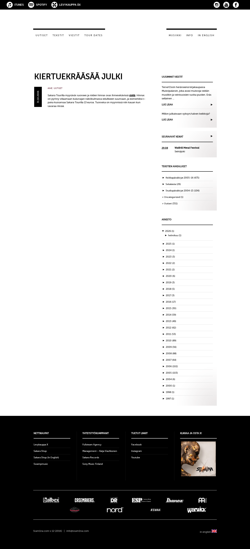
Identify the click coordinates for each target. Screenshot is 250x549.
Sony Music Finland (92, 464)
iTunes (19, 4)
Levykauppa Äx (70, 4)
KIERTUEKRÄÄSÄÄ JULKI (78, 76)
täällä (132, 95)
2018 (170, 289)
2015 (171, 308)
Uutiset (42, 35)
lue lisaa (167, 104)
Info (189, 35)
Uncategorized (172, 197)
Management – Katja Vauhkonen (99, 451)
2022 (170, 263)
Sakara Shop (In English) (46, 457)
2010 (171, 340)
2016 (171, 302)
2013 (171, 321)
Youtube (135, 457)
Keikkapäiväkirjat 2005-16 (179, 177)
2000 (170, 385)
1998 (170, 392)
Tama (155, 510)
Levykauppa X (41, 444)
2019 (170, 282)
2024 (170, 250)
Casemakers (85, 500)
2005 (172, 372)
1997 (170, 398)
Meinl (202, 500)
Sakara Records (90, 457)
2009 (171, 347)
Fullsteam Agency (91, 444)
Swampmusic (41, 464)
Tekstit (58, 35)
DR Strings (114, 500)
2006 (172, 366)
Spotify (41, 4)
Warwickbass (197, 510)
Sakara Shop (40, 451)
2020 (170, 276)
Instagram (217, 5)
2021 (170, 269)
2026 (169, 231)
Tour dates (93, 35)
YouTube (226, 5)
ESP (141, 500)
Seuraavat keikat (172, 136)
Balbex (51, 500)
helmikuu (174, 235)
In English (206, 35)
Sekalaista (171, 184)
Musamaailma (75, 510)
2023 (170, 256)
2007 (171, 360)
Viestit (74, 35)
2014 (171, 314)
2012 (171, 327)
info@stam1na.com (77, 530)
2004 (170, 379)
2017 (170, 295)
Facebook (236, 5)
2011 (171, 334)
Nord (115, 510)
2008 (171, 353)
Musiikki (175, 35)
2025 (170, 243)
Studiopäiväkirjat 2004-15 (179, 190)
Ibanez (174, 500)
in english (206, 531)
